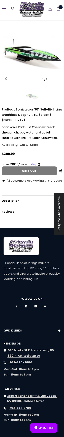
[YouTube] (45, 306)
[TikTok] (35, 306)
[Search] (13, 8)
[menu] (4, 8)
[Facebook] (16, 306)
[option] (32, 52)
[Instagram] (26, 306)
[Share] (59, 171)
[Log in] (50, 9)
